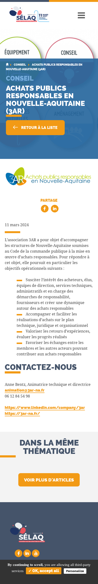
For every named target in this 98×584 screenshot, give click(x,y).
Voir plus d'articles (49, 479)
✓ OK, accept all (43, 571)
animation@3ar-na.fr (24, 390)
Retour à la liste (39, 127)
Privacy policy (49, 578)
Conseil (20, 78)
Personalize (75, 571)
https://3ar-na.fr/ (22, 413)
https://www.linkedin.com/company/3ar (45, 407)
